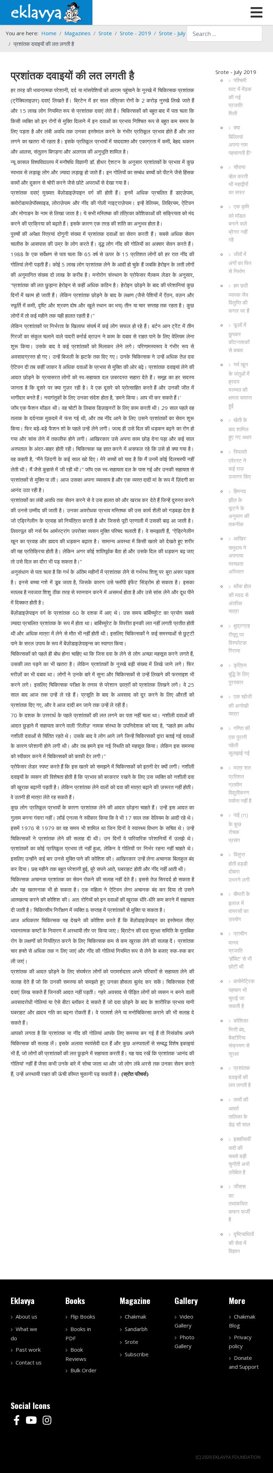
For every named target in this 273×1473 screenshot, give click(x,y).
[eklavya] (46, 11)
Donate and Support (244, 1362)
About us (26, 1316)
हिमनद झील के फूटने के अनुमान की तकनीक (239, 507)
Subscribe (137, 1354)
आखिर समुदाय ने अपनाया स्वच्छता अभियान (237, 555)
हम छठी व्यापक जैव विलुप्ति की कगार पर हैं (239, 298)
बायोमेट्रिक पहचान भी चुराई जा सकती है (242, 993)
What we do (24, 1333)
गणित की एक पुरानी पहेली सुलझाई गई (239, 740)
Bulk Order (83, 1370)
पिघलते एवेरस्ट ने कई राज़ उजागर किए (240, 464)
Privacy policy (240, 1342)
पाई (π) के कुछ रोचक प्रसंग (238, 827)
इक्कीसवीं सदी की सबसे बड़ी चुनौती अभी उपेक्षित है (240, 1155)
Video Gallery (184, 1321)
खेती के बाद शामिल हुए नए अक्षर (240, 428)
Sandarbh (136, 1328)
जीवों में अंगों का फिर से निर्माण (240, 262)
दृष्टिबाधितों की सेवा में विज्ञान (241, 1242)
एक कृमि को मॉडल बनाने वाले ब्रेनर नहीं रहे (239, 223)
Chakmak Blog (242, 1321)
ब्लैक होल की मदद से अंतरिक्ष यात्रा (240, 598)
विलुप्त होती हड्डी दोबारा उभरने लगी (239, 867)
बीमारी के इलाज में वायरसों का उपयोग (239, 906)
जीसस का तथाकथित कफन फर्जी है (239, 1203)
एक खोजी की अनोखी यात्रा (240, 705)
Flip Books (82, 1316)
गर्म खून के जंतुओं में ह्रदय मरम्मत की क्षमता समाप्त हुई (240, 385)
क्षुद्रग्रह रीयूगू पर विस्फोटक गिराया (239, 638)
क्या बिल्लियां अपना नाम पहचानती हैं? (240, 140)
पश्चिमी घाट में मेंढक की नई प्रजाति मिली (240, 96)
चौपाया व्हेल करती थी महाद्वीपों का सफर (238, 179)
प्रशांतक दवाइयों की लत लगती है (240, 1076)
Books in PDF (78, 1333)
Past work (28, 1349)
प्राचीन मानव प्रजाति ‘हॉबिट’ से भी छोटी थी (240, 950)
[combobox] (224, 34)
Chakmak (135, 1316)
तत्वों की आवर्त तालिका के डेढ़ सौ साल (239, 1112)
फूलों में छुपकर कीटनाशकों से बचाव (239, 337)
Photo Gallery (184, 1342)
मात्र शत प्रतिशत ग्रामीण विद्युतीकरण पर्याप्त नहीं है (240, 784)
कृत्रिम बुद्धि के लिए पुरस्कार (239, 673)
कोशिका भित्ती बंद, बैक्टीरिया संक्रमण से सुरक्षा (239, 1037)
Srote (131, 1341)
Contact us (29, 1362)
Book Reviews (75, 1354)
